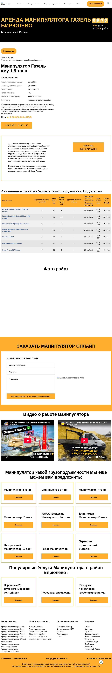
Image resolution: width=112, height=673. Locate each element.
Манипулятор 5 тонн (54, 489)
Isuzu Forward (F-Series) (11, 250)
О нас (79, 4)
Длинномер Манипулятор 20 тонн (93, 515)
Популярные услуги (51, 4)
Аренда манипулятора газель (13, 627)
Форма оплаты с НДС (65, 629)
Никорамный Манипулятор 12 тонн (18, 547)
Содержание (8, 51)
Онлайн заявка (95, 4)
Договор (60, 632)
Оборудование (32, 4)
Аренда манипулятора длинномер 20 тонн (10, 645)
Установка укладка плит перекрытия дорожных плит (40, 638)
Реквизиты (89, 646)
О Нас (87, 627)
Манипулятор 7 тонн (92, 489)
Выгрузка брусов (36, 627)
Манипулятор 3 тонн (17, 489)
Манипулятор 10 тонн (18, 517)
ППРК (59, 637)
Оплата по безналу (64, 627)
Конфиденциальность (57, 658)
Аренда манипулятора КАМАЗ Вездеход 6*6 (13, 640)
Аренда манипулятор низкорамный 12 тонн (10, 650)
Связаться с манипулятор (14, 658)
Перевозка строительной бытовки (88, 545)
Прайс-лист (89, 644)
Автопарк (67, 4)
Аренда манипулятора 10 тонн (13, 637)
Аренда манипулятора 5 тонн (13, 632)
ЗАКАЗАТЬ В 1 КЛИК (16, 125)
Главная (4, 60)
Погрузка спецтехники (38, 632)
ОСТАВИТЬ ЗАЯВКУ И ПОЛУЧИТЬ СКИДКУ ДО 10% (30, 396)
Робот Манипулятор (54, 548)
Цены (19, 4)
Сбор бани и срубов (37, 634)
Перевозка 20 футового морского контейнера (17, 589)
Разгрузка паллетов (37, 629)
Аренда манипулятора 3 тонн (13, 629)
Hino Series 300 (8, 237)
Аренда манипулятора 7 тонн (13, 634)
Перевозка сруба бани (56, 592)
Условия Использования (99, 658)
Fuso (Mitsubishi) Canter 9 (12, 243)
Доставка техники (92, 634)
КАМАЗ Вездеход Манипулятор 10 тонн (55, 515)
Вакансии (88, 629)
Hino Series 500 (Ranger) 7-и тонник (15, 224)
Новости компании (92, 637)
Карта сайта (89, 639)
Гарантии (88, 632)
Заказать (18, 497)
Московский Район (92, 649)
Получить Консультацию (88, 147)
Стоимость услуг (91, 642)
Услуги (8, 4)
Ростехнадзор (62, 634)
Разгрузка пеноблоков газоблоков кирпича (92, 589)
